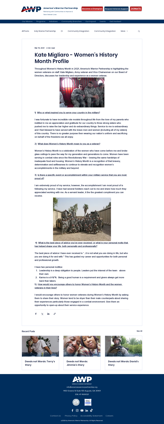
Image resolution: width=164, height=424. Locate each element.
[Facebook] (72, 410)
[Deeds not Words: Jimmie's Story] (82, 346)
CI (62, 31)
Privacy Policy (71, 415)
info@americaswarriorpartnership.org (82, 387)
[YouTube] (82, 410)
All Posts (25, 31)
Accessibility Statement (93, 415)
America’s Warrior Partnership (60, 8)
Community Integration (78, 31)
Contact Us (55, 415)
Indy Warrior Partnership (45, 31)
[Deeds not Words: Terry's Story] (40, 346)
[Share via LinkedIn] (48, 314)
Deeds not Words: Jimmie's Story (77, 363)
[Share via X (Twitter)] (42, 314)
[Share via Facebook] (36, 314)
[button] (139, 31)
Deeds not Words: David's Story (123, 363)
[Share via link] (54, 314)
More (123, 31)
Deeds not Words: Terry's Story (40, 363)
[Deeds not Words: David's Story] (123, 346)
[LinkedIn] (86, 410)
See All (139, 331)
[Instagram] (77, 410)
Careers (109, 415)
